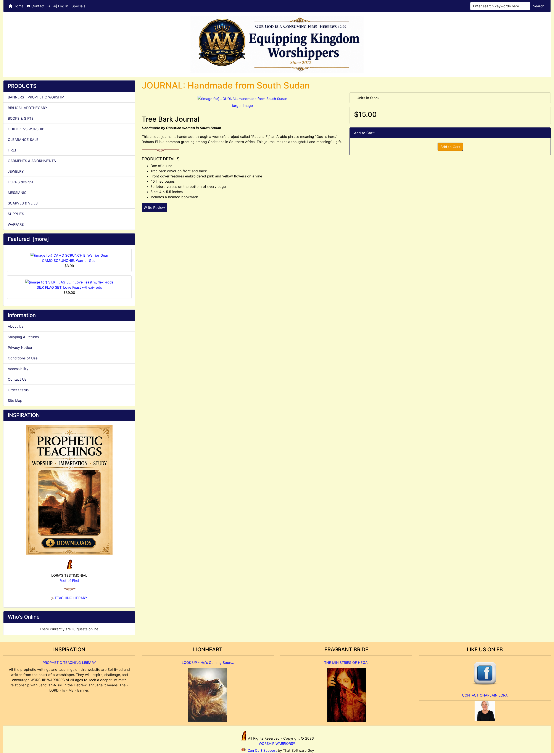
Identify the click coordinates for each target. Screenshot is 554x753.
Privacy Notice (20, 347)
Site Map (15, 400)
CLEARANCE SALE (23, 139)
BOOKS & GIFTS (21, 118)
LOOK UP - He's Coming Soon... (208, 662)
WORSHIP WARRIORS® (277, 743)
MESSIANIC (17, 192)
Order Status (18, 390)
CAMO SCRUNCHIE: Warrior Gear (69, 260)
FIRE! (12, 150)
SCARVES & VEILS (23, 203)
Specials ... (80, 6)
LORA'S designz (21, 182)
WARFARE (16, 224)
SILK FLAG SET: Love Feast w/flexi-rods (69, 287)
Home (18, 6)
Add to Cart (450, 147)
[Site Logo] (277, 44)
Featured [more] (28, 239)
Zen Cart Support (262, 750)
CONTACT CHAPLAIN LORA (485, 695)
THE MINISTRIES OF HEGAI (346, 662)
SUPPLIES (16, 214)
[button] (546, 731)
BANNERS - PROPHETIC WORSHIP (36, 97)
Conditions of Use (22, 358)
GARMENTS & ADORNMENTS (32, 161)
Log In (62, 6)
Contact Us (40, 6)
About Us (15, 326)
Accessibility (18, 369)
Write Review (154, 207)
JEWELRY (16, 171)
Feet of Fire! (69, 580)
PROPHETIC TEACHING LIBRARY (69, 662)
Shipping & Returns (23, 337)
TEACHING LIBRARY (71, 598)
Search (538, 6)
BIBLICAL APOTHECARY (27, 108)
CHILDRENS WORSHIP (26, 129)
